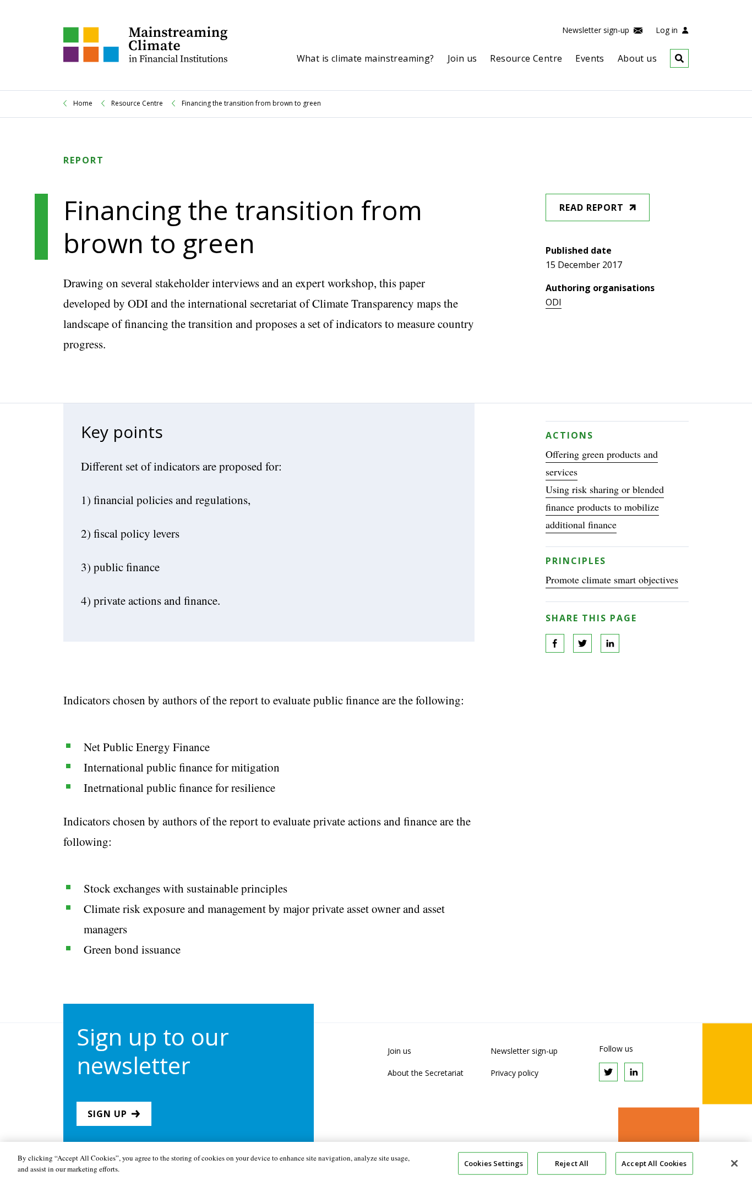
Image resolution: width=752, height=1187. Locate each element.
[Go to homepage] (145, 59)
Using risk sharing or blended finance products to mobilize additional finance (605, 507)
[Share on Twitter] (582, 643)
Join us (462, 58)
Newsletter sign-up (596, 30)
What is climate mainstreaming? (365, 58)
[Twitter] (608, 1072)
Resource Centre (526, 58)
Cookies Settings (493, 1163)
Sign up (107, 1114)
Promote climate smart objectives (612, 579)
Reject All (571, 1163)
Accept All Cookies (654, 1163)
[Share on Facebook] (555, 643)
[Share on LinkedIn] (610, 643)
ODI (554, 302)
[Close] (734, 1163)
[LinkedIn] (633, 1072)
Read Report (591, 207)
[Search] (673, 58)
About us (637, 58)
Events (589, 58)
